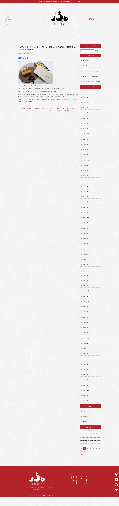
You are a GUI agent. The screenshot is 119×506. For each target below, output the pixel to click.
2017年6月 (85, 322)
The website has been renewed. (90, 65)
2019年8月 (85, 228)
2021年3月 (85, 181)
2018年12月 (86, 254)
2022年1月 (85, 154)
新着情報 (85, 421)
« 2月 (81, 454)
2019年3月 (85, 243)
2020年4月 (85, 207)
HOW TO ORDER (8, 19)
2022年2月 (85, 149)
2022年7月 (85, 144)
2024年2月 (85, 92)
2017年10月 (86, 301)
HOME (8, 15)
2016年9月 (85, 353)
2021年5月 (85, 170)
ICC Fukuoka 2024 (87, 60)
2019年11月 (86, 217)
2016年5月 (85, 374)
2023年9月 (85, 107)
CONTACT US (8, 29)
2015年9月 (85, 395)
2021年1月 (85, 186)
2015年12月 (86, 385)
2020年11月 (86, 191)
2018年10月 (86, 259)
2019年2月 (85, 249)
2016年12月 (86, 338)
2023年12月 (86, 102)
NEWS (8, 24)
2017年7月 (85, 317)
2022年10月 (86, 134)
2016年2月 (85, 380)
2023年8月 (85, 113)
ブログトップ (91, 46)
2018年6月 (85, 270)
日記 (84, 411)
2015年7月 (85, 401)
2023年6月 (85, 118)
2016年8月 (85, 359)
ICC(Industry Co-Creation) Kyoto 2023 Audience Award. (92, 76)
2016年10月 (86, 348)
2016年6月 (85, 369)
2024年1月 (85, 97)
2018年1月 (85, 285)
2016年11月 (86, 343)
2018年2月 (85, 280)
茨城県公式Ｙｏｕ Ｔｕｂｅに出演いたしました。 (34, 108)
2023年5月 (85, 123)
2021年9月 (85, 165)
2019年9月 (85, 223)
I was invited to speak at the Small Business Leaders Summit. (92, 81)
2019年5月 (85, 238)
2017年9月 (85, 306)
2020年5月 (85, 202)
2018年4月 (85, 275)
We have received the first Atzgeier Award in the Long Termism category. (92, 71)
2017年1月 (85, 332)
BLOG (8, 27)
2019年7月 (85, 233)
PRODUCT (8, 17)
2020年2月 (85, 212)
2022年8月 (85, 139)
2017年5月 (85, 327)
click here (77, 1)
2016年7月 (85, 364)
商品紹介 (85, 416)
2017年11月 (86, 296)
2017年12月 (86, 291)
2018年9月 (85, 264)
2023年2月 (85, 128)
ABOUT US (8, 22)
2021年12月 (86, 160)
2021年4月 (85, 175)
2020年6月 (85, 196)
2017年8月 (85, 312)
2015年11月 (86, 390)
